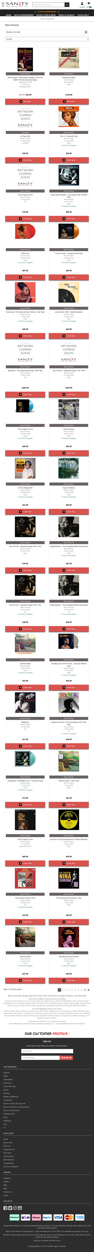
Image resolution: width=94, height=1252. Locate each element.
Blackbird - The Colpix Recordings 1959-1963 (25, 370)
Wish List (6, 1146)
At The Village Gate (25, 488)
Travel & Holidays (66, 15)
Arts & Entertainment (24, 15)
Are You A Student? (10, 1166)
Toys (5, 1124)
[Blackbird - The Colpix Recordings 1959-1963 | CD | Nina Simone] (25, 353)
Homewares (7, 1100)
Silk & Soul (25, 253)
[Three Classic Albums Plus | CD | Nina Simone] (25, 880)
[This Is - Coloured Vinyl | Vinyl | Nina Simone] (68, 118)
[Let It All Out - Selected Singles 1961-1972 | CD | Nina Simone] (25, 587)
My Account (7, 1142)
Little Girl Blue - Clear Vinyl (69, 781)
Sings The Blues (69, 488)
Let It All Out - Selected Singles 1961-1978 (69, 370)
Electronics (7, 1083)
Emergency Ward (68, 77)
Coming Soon (8, 1156)
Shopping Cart (9, 1149)
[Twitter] (10, 1209)
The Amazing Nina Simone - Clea (68, 898)
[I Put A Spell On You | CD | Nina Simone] (25, 177)
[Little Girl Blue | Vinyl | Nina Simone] (68, 411)
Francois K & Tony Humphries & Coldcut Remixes (68, 839)
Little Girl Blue (68, 429)
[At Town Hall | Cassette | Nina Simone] (25, 118)
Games (6, 1090)
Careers (6, 1181)
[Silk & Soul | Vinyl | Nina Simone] (25, 236)
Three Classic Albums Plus (25, 898)
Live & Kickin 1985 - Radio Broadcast (69, 312)
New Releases (8, 1160)
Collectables (8, 1079)
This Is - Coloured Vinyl (69, 136)
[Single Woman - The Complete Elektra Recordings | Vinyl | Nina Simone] (68, 529)
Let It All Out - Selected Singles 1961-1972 (25, 546)
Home (5, 1139)
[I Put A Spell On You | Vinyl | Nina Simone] (25, 411)
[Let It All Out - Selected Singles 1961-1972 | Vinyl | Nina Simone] (25, 529)
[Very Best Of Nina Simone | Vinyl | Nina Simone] (68, 939)
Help (5, 1185)
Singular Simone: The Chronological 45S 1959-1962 (69, 723)
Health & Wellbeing (10, 1097)
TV (4, 1127)
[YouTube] (20, 1209)
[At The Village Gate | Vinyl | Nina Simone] (25, 470)
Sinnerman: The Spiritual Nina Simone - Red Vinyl (25, 312)
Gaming (6, 1093)
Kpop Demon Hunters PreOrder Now (47, 19)
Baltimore (25, 722)
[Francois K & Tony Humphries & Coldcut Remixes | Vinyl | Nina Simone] (68, 822)
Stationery (7, 1121)
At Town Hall (25, 136)
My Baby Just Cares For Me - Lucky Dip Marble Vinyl (68, 664)
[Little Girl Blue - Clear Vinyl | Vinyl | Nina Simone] (68, 763)
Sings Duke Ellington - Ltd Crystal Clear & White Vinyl (69, 196)
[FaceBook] (5, 1209)
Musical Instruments (11, 1110)
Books (8, 15)
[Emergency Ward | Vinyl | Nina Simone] (68, 60)
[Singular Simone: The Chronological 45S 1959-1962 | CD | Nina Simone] (68, 704)
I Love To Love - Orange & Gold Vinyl (69, 253)
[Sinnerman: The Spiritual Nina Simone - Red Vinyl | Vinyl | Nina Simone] (25, 294)
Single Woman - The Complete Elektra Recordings (69, 546)
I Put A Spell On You (25, 195)
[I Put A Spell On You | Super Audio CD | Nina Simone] (25, 822)
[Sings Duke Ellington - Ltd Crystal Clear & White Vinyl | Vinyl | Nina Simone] (68, 177)
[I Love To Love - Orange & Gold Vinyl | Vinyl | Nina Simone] (68, 236)
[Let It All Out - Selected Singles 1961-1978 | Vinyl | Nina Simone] (68, 353)
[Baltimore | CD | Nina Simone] (25, 704)
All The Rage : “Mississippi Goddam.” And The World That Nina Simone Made (25, 78)
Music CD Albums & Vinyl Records (16, 1107)
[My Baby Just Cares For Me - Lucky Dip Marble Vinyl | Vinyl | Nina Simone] (68, 646)
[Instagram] (15, 1209)
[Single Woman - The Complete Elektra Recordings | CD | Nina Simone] (68, 587)
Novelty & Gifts (9, 1114)
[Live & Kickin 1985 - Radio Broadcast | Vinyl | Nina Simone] (68, 294)
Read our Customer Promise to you (47, 1240)
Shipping (6, 1178)
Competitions (8, 1163)
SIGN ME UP (66, 1058)
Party (5, 1117)
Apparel (6, 1073)
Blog (5, 1188)
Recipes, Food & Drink (46, 15)
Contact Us (7, 1192)
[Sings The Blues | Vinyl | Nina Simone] (68, 470)
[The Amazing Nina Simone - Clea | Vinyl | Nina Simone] (68, 880)
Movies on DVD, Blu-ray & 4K (14, 1103)
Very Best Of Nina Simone (69, 956)
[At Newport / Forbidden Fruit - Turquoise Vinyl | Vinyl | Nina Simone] (25, 763)
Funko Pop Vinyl (9, 1086)
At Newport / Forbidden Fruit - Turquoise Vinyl (25, 781)
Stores (5, 1195)
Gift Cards (7, 1153)
